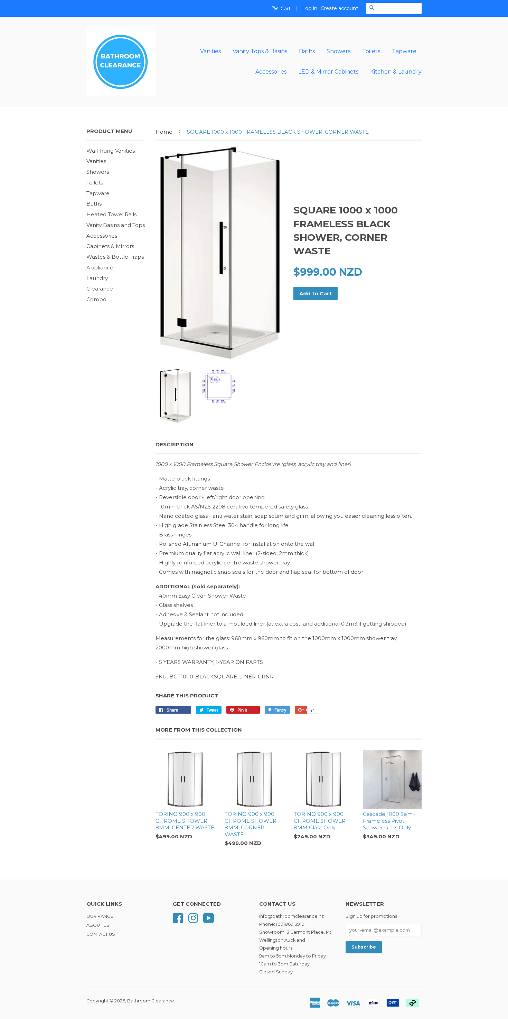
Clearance (99, 288)
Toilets (371, 51)
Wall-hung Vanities (110, 150)
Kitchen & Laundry (396, 71)
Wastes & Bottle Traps (115, 257)
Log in (309, 8)
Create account (339, 8)
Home (164, 131)
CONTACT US (100, 934)
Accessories (270, 71)
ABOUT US (98, 925)
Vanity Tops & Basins (260, 51)
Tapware (404, 51)
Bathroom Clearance (150, 1000)
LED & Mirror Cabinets (328, 71)
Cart (285, 9)
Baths (307, 51)
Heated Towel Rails (111, 214)
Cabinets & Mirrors (110, 246)
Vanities (210, 51)
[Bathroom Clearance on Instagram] (193, 917)
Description (175, 444)
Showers (338, 51)
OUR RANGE (99, 916)
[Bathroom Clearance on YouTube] (208, 917)
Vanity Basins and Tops (115, 225)
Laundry (97, 278)
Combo (96, 299)
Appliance (99, 267)
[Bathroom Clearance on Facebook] (178, 917)
